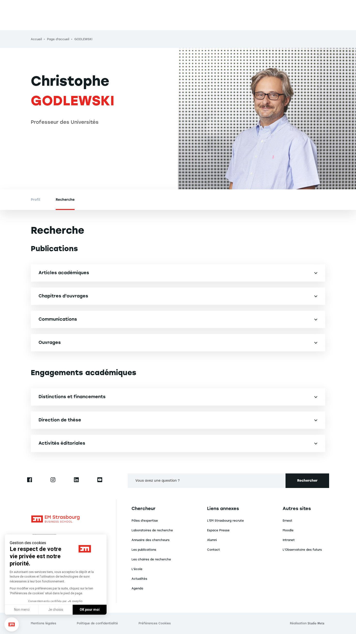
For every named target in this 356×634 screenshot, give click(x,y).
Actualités (139, 578)
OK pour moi (90, 609)
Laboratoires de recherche (152, 530)
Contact (213, 549)
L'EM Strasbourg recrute (225, 520)
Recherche (65, 200)
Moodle (288, 530)
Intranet (289, 540)
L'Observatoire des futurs (302, 549)
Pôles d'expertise (145, 520)
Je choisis (55, 609)
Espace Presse (218, 530)
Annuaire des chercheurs (151, 540)
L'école (137, 569)
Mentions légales (43, 623)
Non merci (22, 609)
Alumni (212, 540)
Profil (35, 200)
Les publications (144, 549)
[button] (11, 624)
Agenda (137, 588)
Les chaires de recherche (151, 559)
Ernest (287, 520)
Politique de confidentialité (97, 623)
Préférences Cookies (155, 623)
